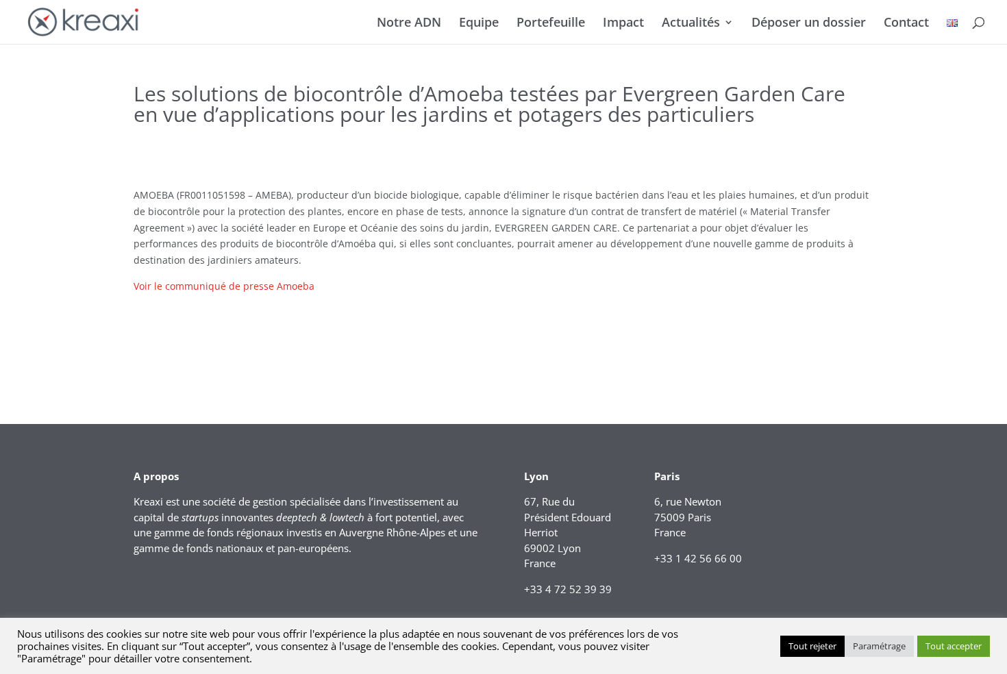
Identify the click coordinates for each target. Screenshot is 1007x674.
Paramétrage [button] (879, 646)
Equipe (479, 23)
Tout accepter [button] (953, 646)
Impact (623, 23)
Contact (906, 23)
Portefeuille (551, 23)
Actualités (691, 23)
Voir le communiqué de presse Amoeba (224, 285)
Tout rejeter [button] (812, 646)
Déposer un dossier (808, 23)
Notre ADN (409, 23)
